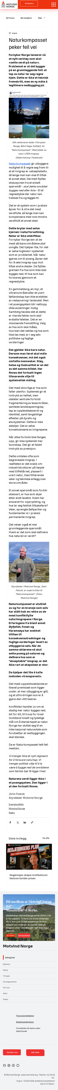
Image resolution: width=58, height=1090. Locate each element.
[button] (50, 937)
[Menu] (53, 4)
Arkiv (5, 993)
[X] (8, 1065)
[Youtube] (17, 1065)
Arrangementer (10, 981)
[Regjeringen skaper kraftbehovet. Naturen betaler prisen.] (29, 857)
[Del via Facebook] (10, 822)
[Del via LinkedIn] (24, 822)
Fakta (5, 970)
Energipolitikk (16, 804)
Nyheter (6, 964)
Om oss (6, 987)
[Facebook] (4, 1065)
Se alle (45, 838)
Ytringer (6, 976)
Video (5, 999)
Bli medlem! (26, 17)
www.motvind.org (29, 1074)
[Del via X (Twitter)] (17, 822)
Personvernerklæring (25, 1015)
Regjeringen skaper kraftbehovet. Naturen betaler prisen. (29, 876)
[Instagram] (13, 1065)
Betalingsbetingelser (25, 1022)
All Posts (10, 17)
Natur (12, 812)
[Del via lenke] (32, 822)
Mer (40, 17)
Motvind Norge (17, 808)
